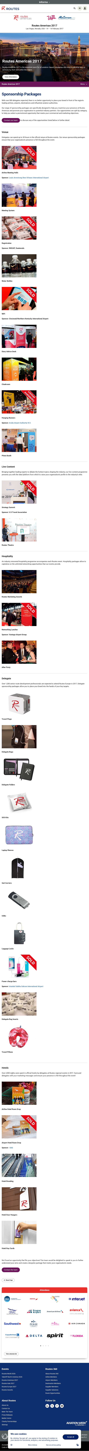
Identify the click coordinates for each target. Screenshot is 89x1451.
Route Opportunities (52, 1393)
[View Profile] (12, 1299)
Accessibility (6, 1445)
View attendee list (11, 1354)
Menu (82, 84)
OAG (11, 1148)
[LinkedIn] (47, 1406)
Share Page (9, 1280)
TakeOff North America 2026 (12, 1377)
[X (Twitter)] (52, 1406)
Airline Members (51, 1377)
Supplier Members (51, 1387)
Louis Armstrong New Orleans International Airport (29, 178)
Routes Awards (7, 1390)
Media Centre (6, 1418)
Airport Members (51, 1380)
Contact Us (6, 1408)
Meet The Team (7, 1412)
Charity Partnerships (9, 1421)
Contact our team (11, 120)
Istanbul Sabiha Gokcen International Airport (26, 986)
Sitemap (5, 1425)
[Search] (74, 8)
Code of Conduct (8, 1447)
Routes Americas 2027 (10, 1380)
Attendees (44, 1290)
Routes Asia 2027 (8, 1383)
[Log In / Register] (85, 8)
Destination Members (53, 1383)
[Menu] (79, 8)
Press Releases (7, 1415)
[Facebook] (57, 1406)
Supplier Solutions (51, 1390)
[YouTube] (62, 1406)
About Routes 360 (51, 1374)
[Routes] (10, 8)
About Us (5, 1405)
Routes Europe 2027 (9, 1387)
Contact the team (10, 1270)
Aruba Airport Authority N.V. (20, 423)
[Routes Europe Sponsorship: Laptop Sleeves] (19, 825)
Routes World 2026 (8, 1374)
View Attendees (11, 77)
